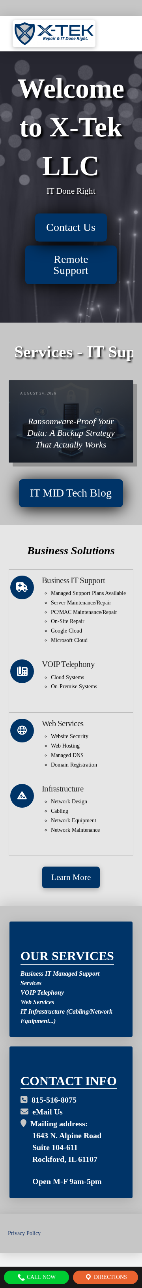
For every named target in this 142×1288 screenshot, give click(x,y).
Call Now (40, 1277)
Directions (109, 1277)
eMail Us (45, 1111)
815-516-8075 (52, 1099)
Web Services (37, 1002)
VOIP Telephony (42, 992)
